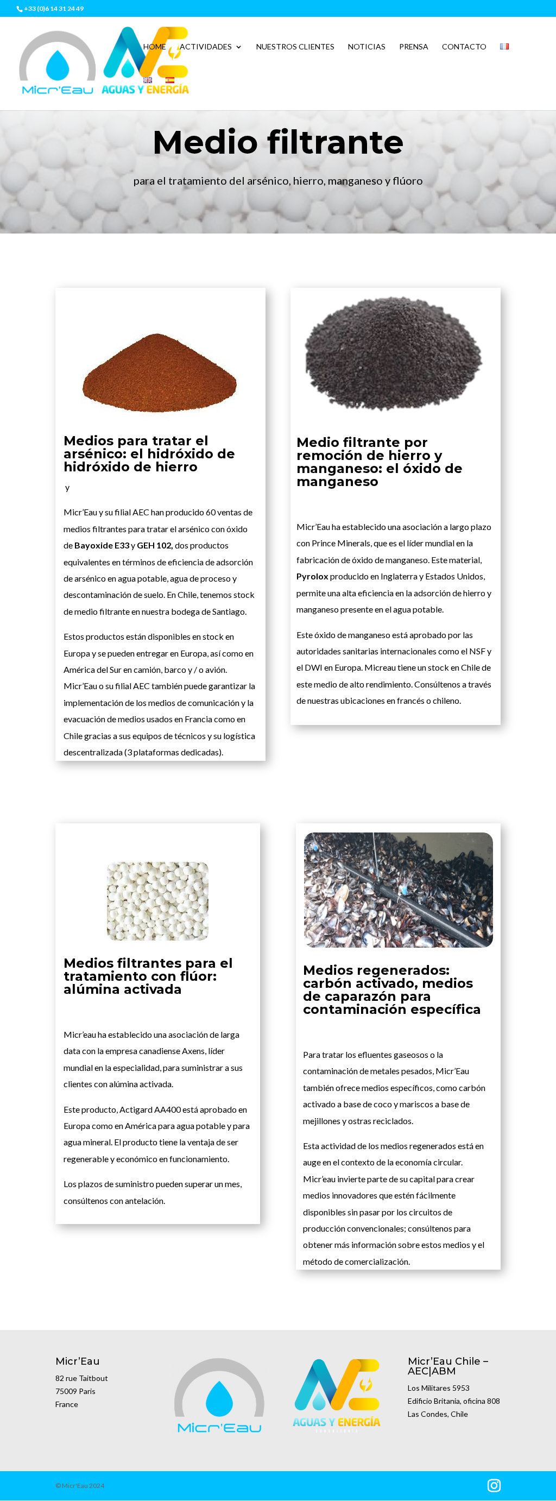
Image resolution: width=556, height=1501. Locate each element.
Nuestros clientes (295, 47)
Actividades (206, 47)
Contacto (464, 47)
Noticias (367, 47)
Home (154, 47)
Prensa (413, 47)
